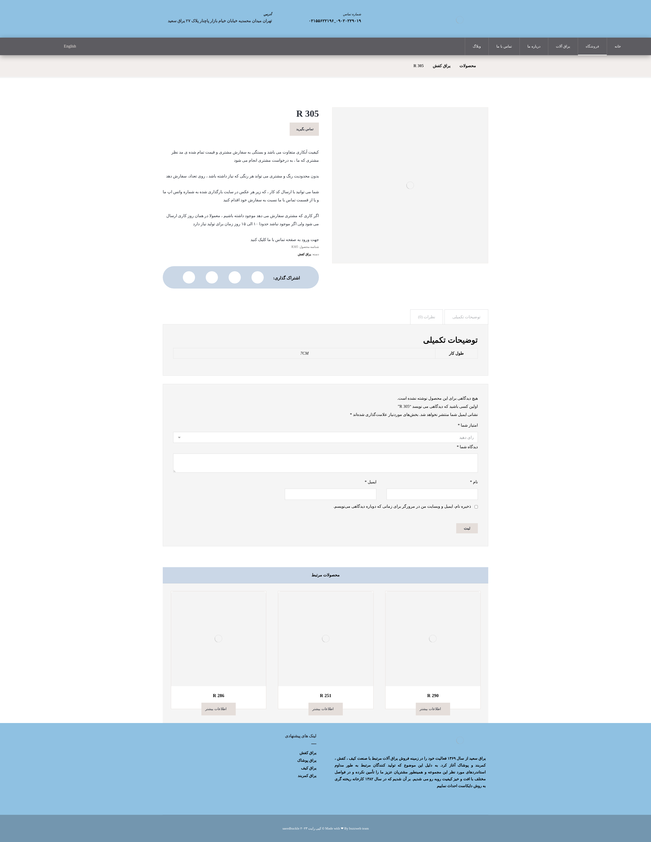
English (70, 46)
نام (474, 482)
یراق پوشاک (306, 760)
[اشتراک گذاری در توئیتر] (257, 277)
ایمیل (370, 482)
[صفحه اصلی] (486, 66)
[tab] (466, 316)
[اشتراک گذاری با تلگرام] (212, 277)
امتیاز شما (468, 425)
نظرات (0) (426, 317)
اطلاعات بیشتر (430, 709)
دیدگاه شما (467, 447)
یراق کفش (304, 254)
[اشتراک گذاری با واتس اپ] (235, 277)
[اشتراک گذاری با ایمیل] (189, 277)
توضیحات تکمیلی (466, 317)
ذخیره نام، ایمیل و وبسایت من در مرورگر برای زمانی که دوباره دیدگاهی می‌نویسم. (402, 506)
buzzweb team (359, 828)
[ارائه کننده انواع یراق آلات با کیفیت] (459, 20)
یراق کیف (308, 768)
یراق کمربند (307, 776)
